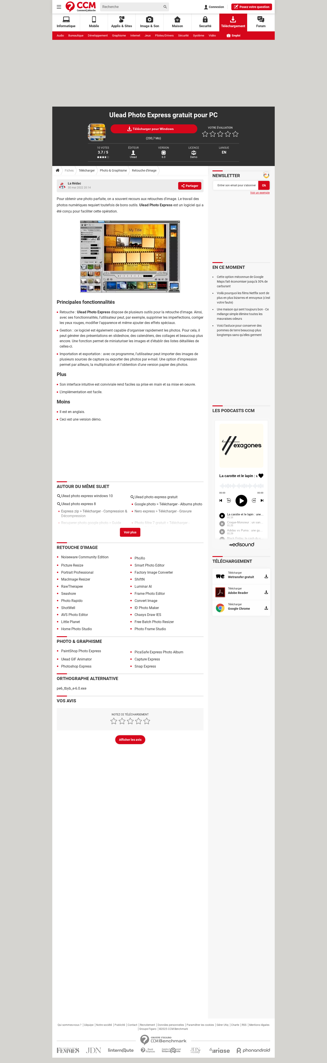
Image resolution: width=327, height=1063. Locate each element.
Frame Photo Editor (150, 593)
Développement (98, 35)
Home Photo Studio (76, 629)
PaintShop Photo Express (81, 651)
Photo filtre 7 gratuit (150, 523)
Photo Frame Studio (150, 629)
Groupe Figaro (147, 1029)
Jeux (148, 35)
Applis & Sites (121, 26)
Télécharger (87, 170)
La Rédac (74, 183)
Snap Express (145, 666)
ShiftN (140, 579)
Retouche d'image (144, 170)
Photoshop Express (76, 666)
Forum (261, 26)
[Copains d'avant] (171, 1050)
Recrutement (147, 1025)
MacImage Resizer (75, 579)
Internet (135, 35)
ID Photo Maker (147, 608)
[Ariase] (219, 1050)
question (254, 7)
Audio (60, 35)
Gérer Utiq (222, 1025)
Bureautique (75, 35)
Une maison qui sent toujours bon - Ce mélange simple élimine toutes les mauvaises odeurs (243, 314)
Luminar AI (143, 586)
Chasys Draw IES (148, 615)
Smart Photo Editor (149, 565)
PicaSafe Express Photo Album (159, 652)
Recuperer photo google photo (84, 523)
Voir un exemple (260, 192)
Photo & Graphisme (113, 170)
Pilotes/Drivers (164, 35)
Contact (132, 1025)
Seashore (68, 593)
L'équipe (88, 1025)
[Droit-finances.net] (148, 1050)
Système (198, 35)
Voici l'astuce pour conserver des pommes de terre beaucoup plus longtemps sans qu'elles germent (239, 330)
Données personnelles (171, 1025)
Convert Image (146, 601)
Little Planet (70, 622)
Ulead (133, 157)
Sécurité (183, 35)
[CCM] (81, 6)
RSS (244, 1025)
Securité (205, 26)
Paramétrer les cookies (200, 1025)
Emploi (235, 35)
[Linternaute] (121, 1050)
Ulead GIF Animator (76, 659)
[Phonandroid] (253, 1050)
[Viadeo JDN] (195, 1050)
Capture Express (147, 659)
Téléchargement (233, 26)
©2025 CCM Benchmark (173, 1029)
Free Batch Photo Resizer (154, 622)
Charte (235, 1025)
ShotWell (68, 608)
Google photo (145, 504)
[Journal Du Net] (93, 1050)
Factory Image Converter (154, 572)
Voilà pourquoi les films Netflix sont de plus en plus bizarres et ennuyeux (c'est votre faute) (243, 297)
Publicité (120, 1025)
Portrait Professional (77, 572)
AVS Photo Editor (74, 615)
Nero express (145, 511)
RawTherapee (72, 586)
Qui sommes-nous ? (69, 1025)
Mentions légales (259, 1025)
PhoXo (140, 558)
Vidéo (212, 35)
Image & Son (149, 26)
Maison (177, 26)
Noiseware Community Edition (85, 557)
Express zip (70, 511)
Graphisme (119, 35)
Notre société (104, 1025)
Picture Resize (72, 565)
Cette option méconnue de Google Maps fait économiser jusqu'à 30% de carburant (242, 281)
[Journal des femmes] (68, 1050)
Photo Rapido (72, 601)
